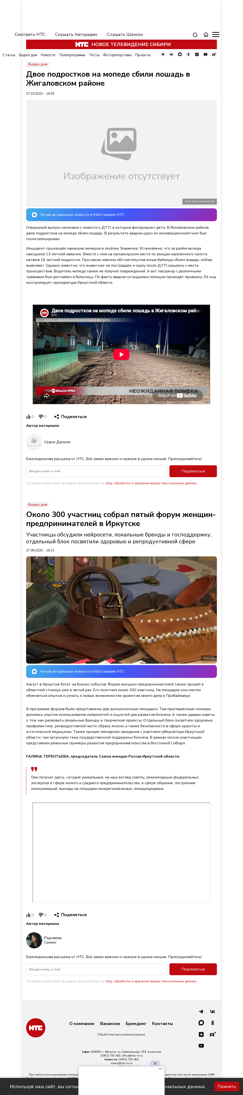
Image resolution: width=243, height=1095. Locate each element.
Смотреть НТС (30, 34)
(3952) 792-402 (128, 1059)
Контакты (162, 1023)
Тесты (94, 55)
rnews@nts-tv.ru (121, 1063)
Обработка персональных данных (121, 1034)
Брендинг (136, 1023)
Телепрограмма (72, 55)
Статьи (9, 55)
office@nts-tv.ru (132, 1056)
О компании (81, 1023)
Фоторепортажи (117, 55)
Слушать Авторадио (76, 34)
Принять (227, 1086)
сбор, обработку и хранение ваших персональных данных (150, 483)
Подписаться (193, 471)
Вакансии (110, 1023)
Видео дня (28, 55)
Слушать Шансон (125, 34)
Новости (48, 55)
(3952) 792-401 (110, 1056)
